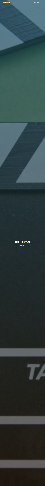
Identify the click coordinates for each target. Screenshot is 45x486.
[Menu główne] (42, 2)
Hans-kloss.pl (6, 2)
